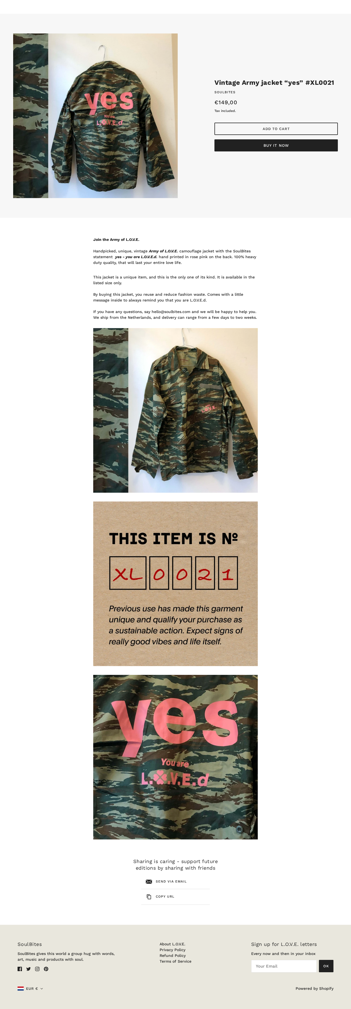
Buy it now (276, 145)
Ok (326, 966)
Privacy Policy (172, 950)
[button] (30, 988)
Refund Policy (173, 955)
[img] (19, 968)
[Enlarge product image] (95, 115)
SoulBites (225, 92)
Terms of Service (175, 961)
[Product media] (175, 410)
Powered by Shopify (314, 988)
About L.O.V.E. (172, 944)
